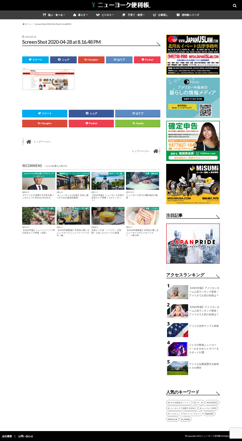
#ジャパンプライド (192, 413)
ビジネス (107, 14)
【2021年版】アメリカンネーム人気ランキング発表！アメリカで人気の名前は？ (204, 291)
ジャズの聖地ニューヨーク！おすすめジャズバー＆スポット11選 (204, 348)
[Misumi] (193, 202)
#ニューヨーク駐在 (208, 408)
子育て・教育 (135, 14)
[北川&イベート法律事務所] (193, 72)
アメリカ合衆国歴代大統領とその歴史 (204, 365)
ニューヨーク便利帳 (211, 436)
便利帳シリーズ (190, 14)
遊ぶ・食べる (55, 14)
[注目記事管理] (193, 264)
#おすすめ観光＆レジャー (179, 402)
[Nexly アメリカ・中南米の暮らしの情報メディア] (193, 115)
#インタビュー (174, 413)
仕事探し (163, 14)
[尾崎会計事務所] (193, 158)
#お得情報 (185, 419)
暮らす (82, 14)
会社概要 (7, 436)
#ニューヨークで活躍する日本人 (182, 408)
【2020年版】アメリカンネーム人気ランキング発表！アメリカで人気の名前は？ (204, 310)
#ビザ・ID (198, 402)
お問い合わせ (25, 436)
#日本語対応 (212, 402)
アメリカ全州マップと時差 (204, 325)
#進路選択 (209, 413)
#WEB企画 (172, 419)
